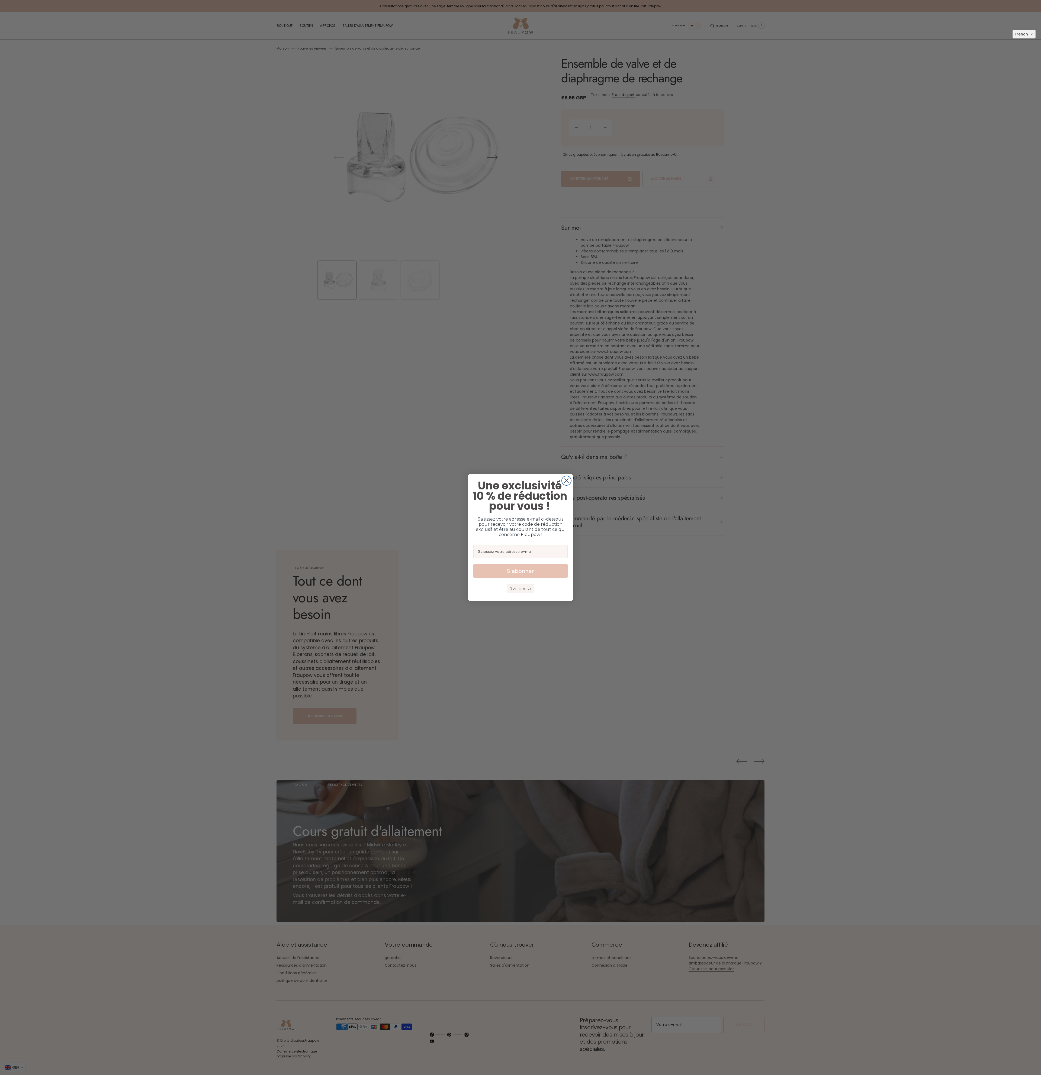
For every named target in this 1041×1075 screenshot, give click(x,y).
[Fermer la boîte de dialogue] (566, 480)
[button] (1024, 34)
